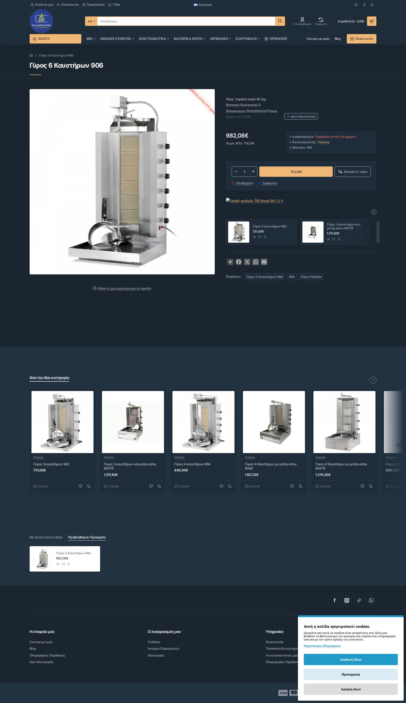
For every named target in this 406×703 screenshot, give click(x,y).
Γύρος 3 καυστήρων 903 (269, 226)
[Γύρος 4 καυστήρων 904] (203, 422)
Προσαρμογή (351, 674)
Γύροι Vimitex (311, 277)
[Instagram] (347, 600)
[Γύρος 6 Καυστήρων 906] (42, 558)
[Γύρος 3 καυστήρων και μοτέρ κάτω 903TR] (313, 232)
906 (292, 277)
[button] (301, 116)
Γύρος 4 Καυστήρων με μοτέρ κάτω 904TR (341, 466)
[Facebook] (334, 600)
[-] (236, 172)
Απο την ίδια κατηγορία (49, 377)
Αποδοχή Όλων (351, 659)
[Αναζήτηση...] (280, 21)
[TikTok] (359, 600)
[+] (253, 172)
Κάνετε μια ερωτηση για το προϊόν (124, 289)
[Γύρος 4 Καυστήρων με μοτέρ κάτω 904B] (274, 422)
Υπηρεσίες (275, 631)
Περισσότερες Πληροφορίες (322, 646)
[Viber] (371, 600)
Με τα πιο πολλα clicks (46, 537)
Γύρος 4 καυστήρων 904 (192, 464)
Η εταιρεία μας (42, 631)
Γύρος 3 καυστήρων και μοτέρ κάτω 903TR (343, 226)
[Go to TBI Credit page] (254, 201)
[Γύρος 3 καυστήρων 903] (238, 232)
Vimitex (324, 142)
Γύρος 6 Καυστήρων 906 (264, 277)
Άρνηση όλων (351, 689)
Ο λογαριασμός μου (164, 631)
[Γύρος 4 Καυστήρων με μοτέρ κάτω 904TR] (344, 422)
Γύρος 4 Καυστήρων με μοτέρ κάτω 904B (271, 466)
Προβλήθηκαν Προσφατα (86, 537)
